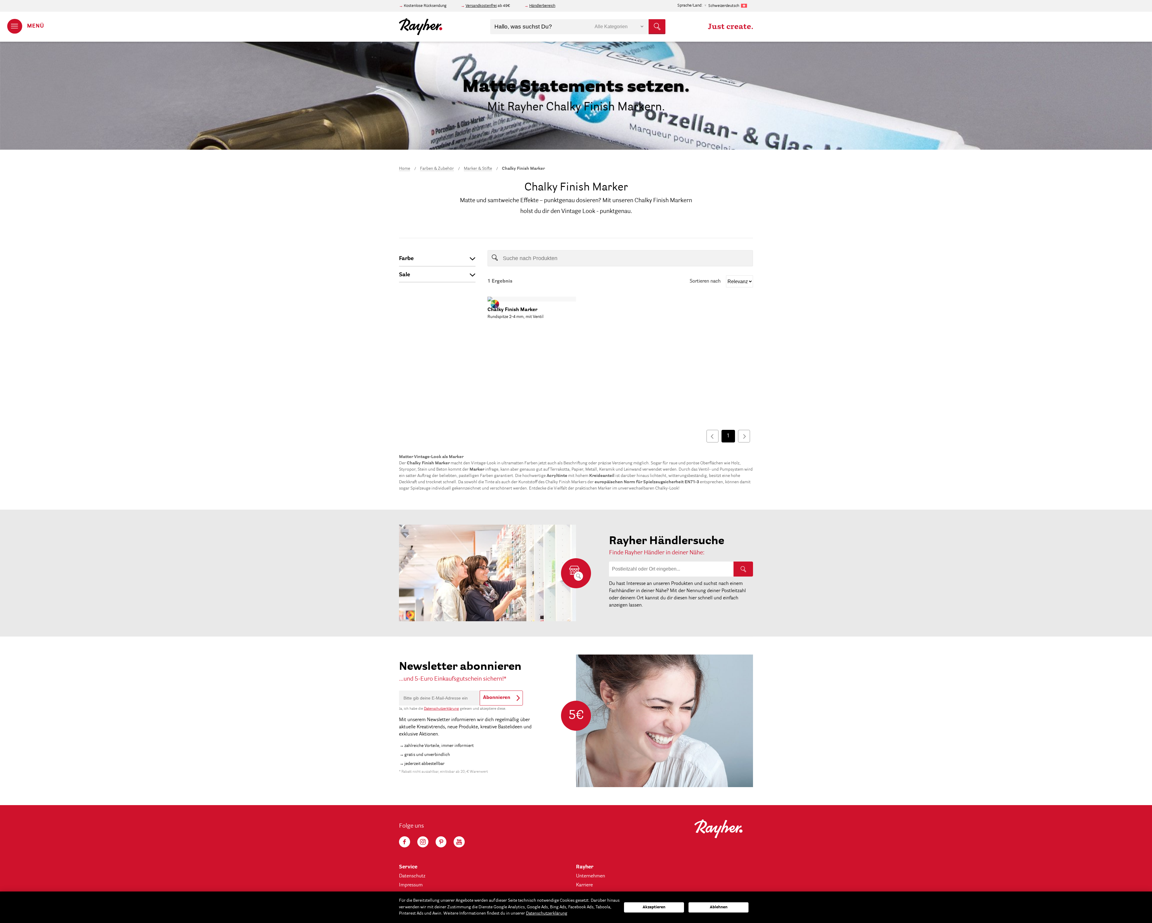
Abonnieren (496, 697)
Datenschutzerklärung (441, 709)
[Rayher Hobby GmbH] (421, 26)
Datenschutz (412, 876)
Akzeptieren (654, 907)
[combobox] (577, 26)
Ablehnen (719, 907)
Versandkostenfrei (481, 6)
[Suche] (743, 569)
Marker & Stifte (478, 168)
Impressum (411, 885)
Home (404, 168)
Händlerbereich (542, 6)
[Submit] (657, 26)
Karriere (584, 885)
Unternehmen (590, 876)
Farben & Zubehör (437, 168)
